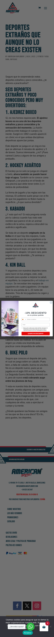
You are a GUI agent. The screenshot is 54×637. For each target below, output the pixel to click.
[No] (50, 626)
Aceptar (27, 633)
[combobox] (24, 319)
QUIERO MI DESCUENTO (35, 333)
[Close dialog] (51, 302)
